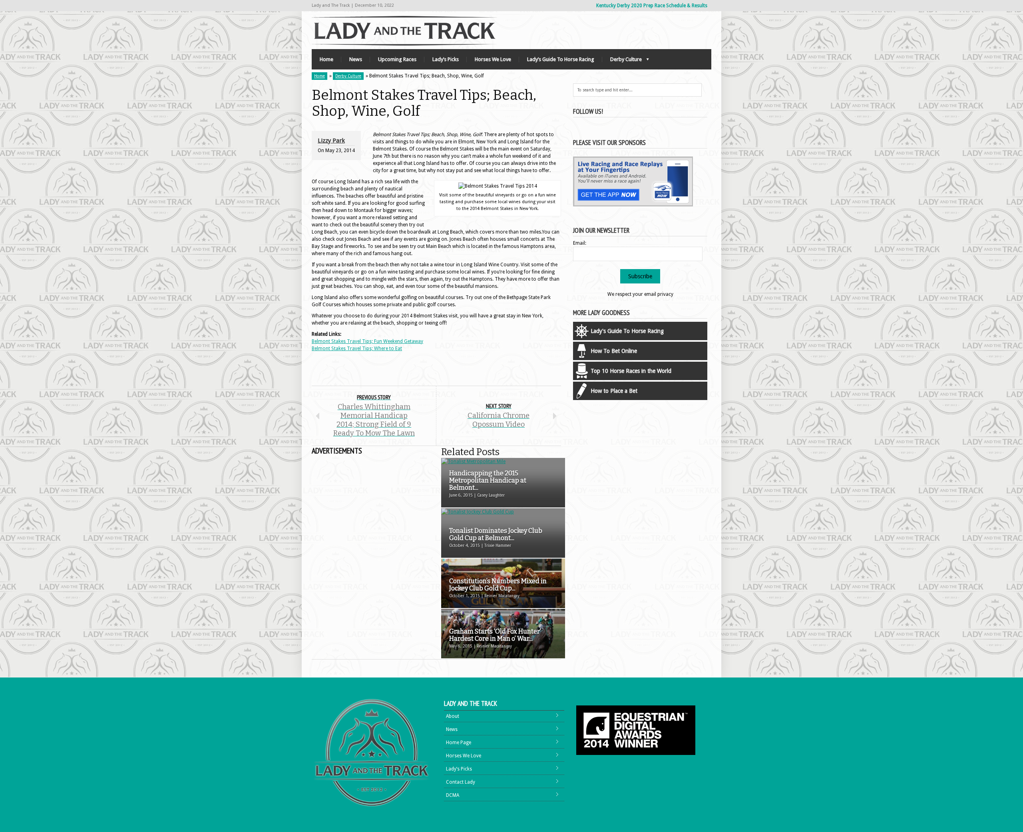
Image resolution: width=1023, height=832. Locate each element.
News (355, 59)
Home (326, 59)
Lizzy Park (331, 140)
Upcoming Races (397, 59)
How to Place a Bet (614, 391)
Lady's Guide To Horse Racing (627, 331)
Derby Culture (622, 61)
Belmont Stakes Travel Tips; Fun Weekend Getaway (367, 341)
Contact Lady (460, 782)
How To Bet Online (614, 351)
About (452, 716)
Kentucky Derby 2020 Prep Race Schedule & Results (651, 5)
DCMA (452, 795)
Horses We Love (493, 59)
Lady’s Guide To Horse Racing (560, 59)
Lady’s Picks (445, 59)
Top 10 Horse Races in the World (631, 371)
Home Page (458, 742)
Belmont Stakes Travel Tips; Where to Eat (357, 348)
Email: (579, 243)
